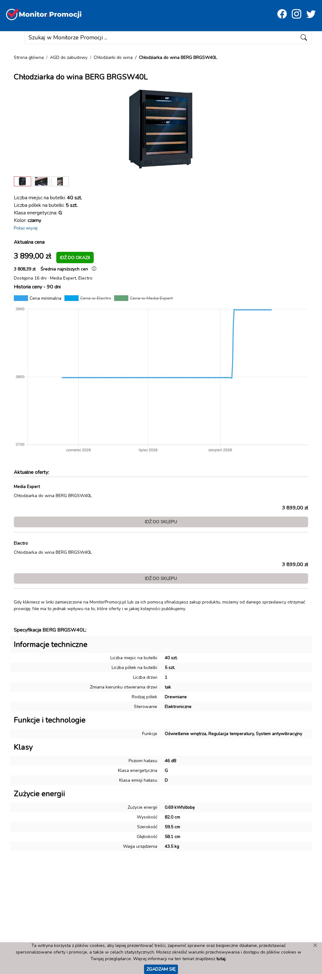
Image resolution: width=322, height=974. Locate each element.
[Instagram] (296, 14)
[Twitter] (311, 14)
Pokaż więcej (25, 228)
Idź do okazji (75, 257)
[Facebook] (282, 14)
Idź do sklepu (161, 521)
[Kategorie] (14, 37)
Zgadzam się (161, 969)
